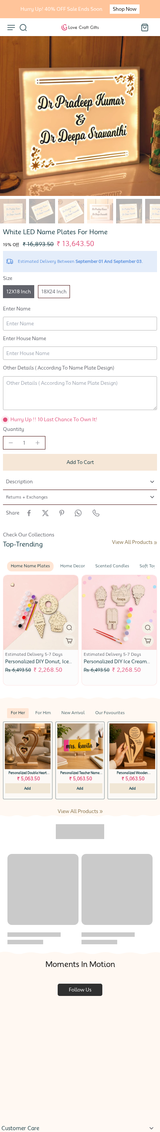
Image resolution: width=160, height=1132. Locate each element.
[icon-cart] (144, 27)
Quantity (13, 429)
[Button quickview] (69, 627)
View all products (132, 542)
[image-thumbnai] (13, 211)
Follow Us (80, 990)
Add (27, 788)
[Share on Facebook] (29, 513)
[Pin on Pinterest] (62, 513)
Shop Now (125, 9)
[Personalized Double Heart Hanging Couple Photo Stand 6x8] (27, 746)
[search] (23, 27)
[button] (80, 462)
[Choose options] (69, 641)
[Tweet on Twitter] (45, 513)
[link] (155, 542)
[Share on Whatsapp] (78, 513)
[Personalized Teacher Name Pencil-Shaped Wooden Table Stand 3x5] (80, 746)
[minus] (10, 442)
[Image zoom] (80, 116)
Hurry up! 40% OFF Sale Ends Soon (61, 9)
